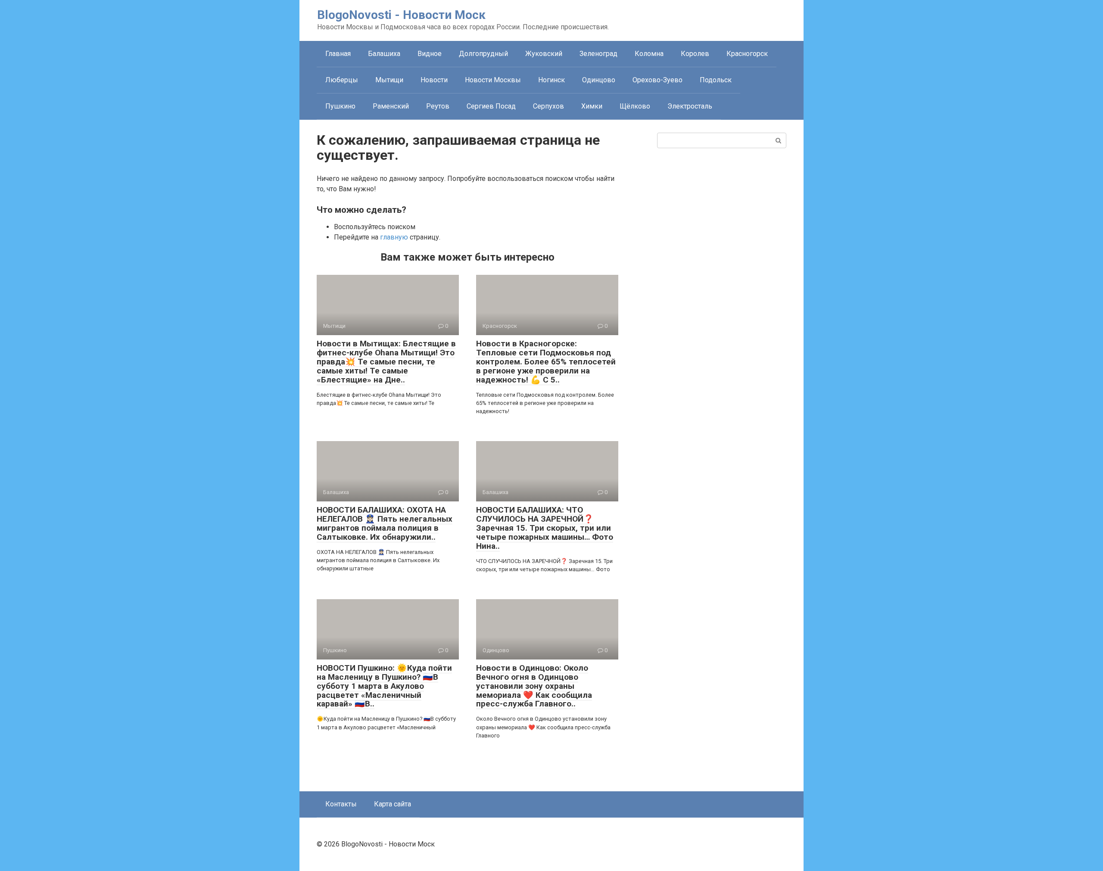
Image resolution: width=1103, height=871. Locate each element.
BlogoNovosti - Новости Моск (401, 15)
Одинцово (598, 80)
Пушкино (340, 106)
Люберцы (341, 80)
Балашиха (384, 54)
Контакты (341, 804)
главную (394, 237)
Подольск (716, 80)
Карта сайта (392, 804)
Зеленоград (598, 54)
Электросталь (689, 106)
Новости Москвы (493, 80)
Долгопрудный (483, 54)
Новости (434, 80)
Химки (591, 106)
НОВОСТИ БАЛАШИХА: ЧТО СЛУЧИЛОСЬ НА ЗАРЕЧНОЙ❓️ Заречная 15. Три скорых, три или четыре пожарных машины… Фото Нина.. (544, 528)
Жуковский (543, 54)
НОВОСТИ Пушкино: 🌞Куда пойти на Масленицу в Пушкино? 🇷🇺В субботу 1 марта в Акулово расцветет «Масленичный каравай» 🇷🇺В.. (384, 686)
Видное (430, 54)
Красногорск (747, 54)
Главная (338, 54)
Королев (695, 54)
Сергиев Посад (491, 106)
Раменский (391, 106)
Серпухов (548, 106)
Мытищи (389, 80)
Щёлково (635, 106)
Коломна (649, 54)
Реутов (437, 106)
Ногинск (551, 80)
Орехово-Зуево (657, 80)
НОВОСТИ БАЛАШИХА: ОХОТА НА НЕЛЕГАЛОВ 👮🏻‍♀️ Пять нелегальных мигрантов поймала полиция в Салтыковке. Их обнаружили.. (384, 523)
